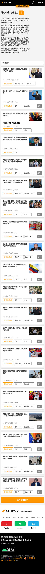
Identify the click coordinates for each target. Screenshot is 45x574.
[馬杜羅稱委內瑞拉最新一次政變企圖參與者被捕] (35, 352)
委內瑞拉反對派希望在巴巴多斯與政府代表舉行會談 (15, 288)
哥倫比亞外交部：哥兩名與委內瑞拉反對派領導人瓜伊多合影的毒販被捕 (15, 203)
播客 (38, 517)
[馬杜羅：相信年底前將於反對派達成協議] (35, 311)
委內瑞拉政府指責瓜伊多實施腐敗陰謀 (15, 372)
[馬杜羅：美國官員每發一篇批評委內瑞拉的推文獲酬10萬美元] (35, 438)
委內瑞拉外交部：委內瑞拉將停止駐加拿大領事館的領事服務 (15, 415)
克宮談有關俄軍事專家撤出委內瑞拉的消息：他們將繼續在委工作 (15, 480)
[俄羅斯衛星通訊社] (7, 3)
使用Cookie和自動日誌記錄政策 (12, 540)
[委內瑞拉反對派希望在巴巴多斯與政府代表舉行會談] (35, 290)
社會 (25, 214)
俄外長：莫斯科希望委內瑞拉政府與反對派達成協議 (15, 245)
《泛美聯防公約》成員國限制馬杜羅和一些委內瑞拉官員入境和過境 (15, 139)
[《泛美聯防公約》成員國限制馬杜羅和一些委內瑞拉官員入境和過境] (35, 141)
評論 (25, 130)
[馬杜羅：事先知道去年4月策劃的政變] (35, 95)
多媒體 (33, 517)
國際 (14, 517)
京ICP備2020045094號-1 (14, 558)
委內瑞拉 (17, 84)
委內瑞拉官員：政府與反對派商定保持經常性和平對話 (15, 265)
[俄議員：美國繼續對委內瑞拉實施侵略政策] (35, 225)
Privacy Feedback (7, 543)
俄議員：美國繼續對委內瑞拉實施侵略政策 (15, 223)
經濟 (43, 517)
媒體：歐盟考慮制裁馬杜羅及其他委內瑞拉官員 (15, 393)
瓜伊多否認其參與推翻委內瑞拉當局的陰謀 (15, 329)
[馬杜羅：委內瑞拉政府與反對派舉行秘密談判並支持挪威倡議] (35, 183)
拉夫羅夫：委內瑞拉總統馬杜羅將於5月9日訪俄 (15, 70)
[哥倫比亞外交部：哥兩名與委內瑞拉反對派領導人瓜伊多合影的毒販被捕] (35, 204)
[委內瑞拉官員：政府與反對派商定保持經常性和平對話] (35, 268)
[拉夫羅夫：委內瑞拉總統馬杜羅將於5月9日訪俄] (35, 73)
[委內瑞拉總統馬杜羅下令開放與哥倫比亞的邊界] (35, 460)
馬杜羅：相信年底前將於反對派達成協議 (15, 308)
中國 (2, 517)
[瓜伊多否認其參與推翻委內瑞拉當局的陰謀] (35, 331)
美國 (25, 449)
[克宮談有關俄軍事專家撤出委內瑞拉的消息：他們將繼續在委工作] (35, 482)
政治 (16, 106)
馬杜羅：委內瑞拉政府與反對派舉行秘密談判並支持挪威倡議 (15, 181)
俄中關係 (20, 517)
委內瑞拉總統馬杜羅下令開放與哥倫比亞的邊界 (15, 458)
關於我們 (4, 537)
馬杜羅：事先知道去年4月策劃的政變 (15, 92)
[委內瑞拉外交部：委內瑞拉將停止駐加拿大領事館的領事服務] (35, 417)
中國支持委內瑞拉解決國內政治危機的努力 (15, 114)
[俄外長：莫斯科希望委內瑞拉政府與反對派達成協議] (35, 247)
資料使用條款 (13, 537)
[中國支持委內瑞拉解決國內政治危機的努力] (35, 116)
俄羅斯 (29, 84)
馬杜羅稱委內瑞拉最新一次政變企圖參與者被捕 (15, 350)
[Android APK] (8, 549)
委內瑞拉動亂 (9, 12)
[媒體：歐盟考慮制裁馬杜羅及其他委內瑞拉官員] (35, 395)
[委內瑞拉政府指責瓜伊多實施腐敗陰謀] (35, 374)
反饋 (20, 537)
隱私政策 (28, 540)
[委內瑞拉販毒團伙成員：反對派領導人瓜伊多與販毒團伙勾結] (35, 163)
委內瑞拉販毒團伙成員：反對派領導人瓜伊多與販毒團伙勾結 (15, 161)
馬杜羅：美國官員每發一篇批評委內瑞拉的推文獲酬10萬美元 (15, 435)
